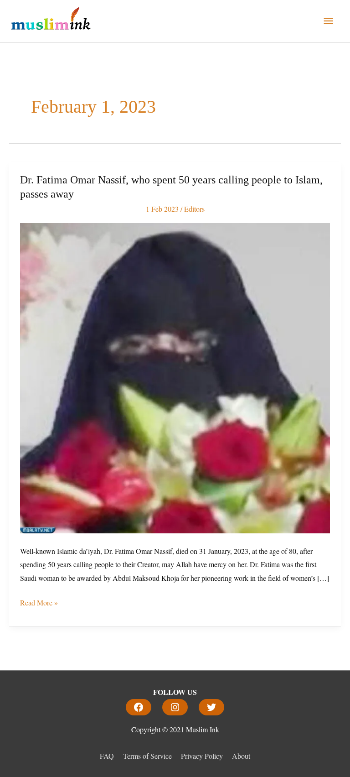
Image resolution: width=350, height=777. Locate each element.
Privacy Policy (202, 756)
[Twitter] (211, 707)
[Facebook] (138, 707)
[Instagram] (175, 707)
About (241, 756)
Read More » (39, 601)
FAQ (107, 756)
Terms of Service (147, 756)
